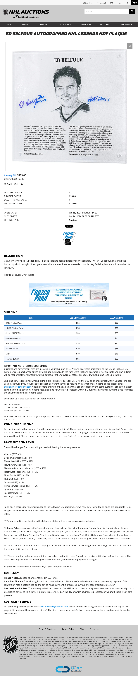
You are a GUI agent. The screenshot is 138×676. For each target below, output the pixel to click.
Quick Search (65, 24)
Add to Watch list (15, 184)
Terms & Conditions (47, 629)
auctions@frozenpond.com (17, 386)
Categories (44, 24)
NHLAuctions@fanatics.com (54, 606)
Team (8, 24)
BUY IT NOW (85, 24)
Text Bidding (126, 24)
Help (120, 3)
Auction (73, 219)
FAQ (111, 3)
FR (127, 3)
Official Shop (88, 3)
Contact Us (94, 629)
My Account (101, 3)
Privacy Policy (68, 629)
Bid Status (105, 24)
